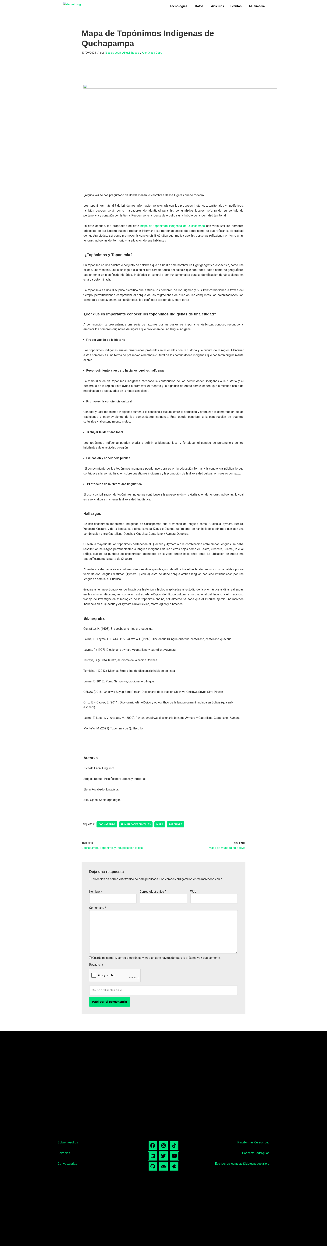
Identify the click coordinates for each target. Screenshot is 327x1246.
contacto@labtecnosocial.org (250, 1163)
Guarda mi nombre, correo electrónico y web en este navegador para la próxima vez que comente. (156, 958)
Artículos (217, 6)
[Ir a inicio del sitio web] (73, 4)
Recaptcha (96, 964)
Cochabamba (106, 824)
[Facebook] (152, 1145)
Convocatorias (67, 1163)
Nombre (95, 891)
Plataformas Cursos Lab (253, 1142)
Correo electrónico (153, 891)
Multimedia (257, 6)
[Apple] (174, 1166)
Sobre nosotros (68, 1142)
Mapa (159, 824)
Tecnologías (178, 6)
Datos (199, 6)
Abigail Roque (130, 52)
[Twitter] (163, 1156)
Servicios (64, 1153)
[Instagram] (163, 1145)
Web (193, 891)
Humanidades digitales (136, 824)
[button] (179, 6)
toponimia (175, 824)
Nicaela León (113, 52)
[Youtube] (174, 1156)
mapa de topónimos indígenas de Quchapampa (172, 226)
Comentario (97, 908)
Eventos (236, 6)
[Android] (163, 1166)
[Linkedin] (152, 1156)
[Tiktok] (174, 1145)
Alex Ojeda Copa (152, 52)
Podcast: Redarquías (255, 1153)
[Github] (152, 1166)
